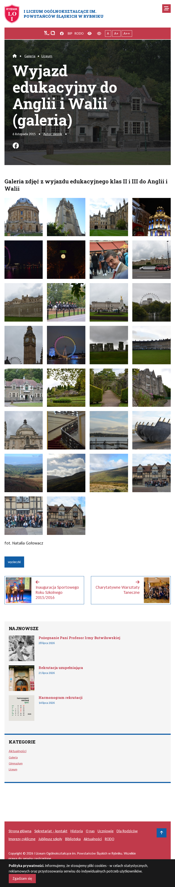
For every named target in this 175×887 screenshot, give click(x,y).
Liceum (46, 56)
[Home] (15, 56)
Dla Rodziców (127, 831)
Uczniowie (106, 831)
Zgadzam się (22, 878)
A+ (116, 33)
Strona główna (20, 831)
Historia (76, 831)
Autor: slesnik (52, 134)
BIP (70, 33)
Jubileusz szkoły (50, 839)
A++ (127, 33)
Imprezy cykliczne (22, 839)
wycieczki (14, 562)
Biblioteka (73, 839)
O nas (90, 831)
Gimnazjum (16, 763)
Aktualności (17, 751)
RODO (79, 33)
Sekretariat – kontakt (50, 831)
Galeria (29, 56)
